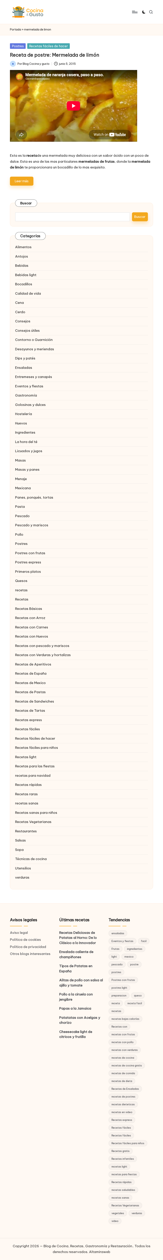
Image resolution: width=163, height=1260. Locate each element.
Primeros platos (28, 571)
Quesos (21, 581)
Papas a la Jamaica (75, 1008)
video (115, 1221)
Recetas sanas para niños (36, 812)
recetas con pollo (123, 1042)
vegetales (118, 1213)
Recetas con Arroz (30, 618)
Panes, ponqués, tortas (34, 497)
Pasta (20, 506)
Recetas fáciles (27, 729)
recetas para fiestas (124, 1174)
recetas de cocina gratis (127, 1065)
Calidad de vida (28, 293)
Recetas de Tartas (30, 710)
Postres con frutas (30, 553)
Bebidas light (25, 275)
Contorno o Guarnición (34, 340)
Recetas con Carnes (31, 627)
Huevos (21, 423)
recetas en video (122, 1112)
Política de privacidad (28, 947)
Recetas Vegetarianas (33, 822)
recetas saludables (123, 1189)
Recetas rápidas (28, 785)
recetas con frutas (123, 1034)
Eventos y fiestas (29, 386)
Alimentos (23, 247)
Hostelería (23, 414)
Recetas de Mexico (30, 683)
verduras (22, 877)
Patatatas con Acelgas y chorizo (79, 1020)
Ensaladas (23, 367)
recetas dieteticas (123, 1104)
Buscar (26, 203)
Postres (18, 46)
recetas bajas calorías (125, 1018)
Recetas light (25, 757)
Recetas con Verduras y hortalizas (43, 655)
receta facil (134, 1003)
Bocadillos (23, 284)
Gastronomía (26, 395)
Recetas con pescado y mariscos (42, 646)
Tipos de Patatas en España (75, 968)
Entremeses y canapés (33, 377)
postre (134, 964)
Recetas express (28, 720)
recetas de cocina (123, 1057)
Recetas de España (31, 673)
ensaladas (118, 933)
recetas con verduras (125, 1049)
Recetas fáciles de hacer (48, 46)
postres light (119, 987)
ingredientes (134, 948)
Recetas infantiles (123, 1158)
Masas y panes (27, 469)
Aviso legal (19, 932)
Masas (20, 460)
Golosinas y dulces (30, 405)
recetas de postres (123, 1096)
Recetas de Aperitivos (33, 664)
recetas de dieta (122, 1081)
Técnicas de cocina (31, 859)
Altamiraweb (99, 1252)
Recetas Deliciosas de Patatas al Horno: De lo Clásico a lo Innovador (78, 937)
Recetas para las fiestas (35, 766)
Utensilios (23, 868)
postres (116, 972)
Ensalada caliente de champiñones (76, 954)
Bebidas (21, 265)
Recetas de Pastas (30, 692)
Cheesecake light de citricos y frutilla (75, 1034)
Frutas (115, 948)
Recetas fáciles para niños (36, 747)
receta (116, 1003)
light (114, 956)
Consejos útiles (27, 330)
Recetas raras (26, 794)
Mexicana (23, 488)
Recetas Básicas (28, 608)
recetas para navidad (32, 775)
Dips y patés (25, 358)
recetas (21, 590)
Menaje (21, 479)
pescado (117, 964)
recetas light (119, 1166)
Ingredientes (25, 432)
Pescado (22, 516)
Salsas (20, 840)
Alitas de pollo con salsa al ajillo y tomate (81, 982)
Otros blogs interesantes (30, 954)
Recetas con (119, 1026)
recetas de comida (123, 1073)
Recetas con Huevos (31, 636)
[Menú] (134, 12)
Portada (15, 29)
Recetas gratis (121, 1151)
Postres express (28, 562)
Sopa (19, 850)
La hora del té (26, 442)
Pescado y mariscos (31, 525)
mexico (129, 956)
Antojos (21, 256)
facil (144, 941)
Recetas (21, 599)
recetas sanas (26, 803)
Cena (19, 302)
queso (138, 995)
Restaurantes (26, 831)
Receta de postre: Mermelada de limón (54, 55)
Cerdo (20, 312)
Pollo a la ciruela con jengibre (76, 997)
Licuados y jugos (28, 451)
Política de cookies (25, 939)
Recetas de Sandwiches (34, 701)
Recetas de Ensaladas (125, 1088)
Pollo (19, 534)
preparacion (119, 995)
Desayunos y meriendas (34, 349)
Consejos (22, 321)
